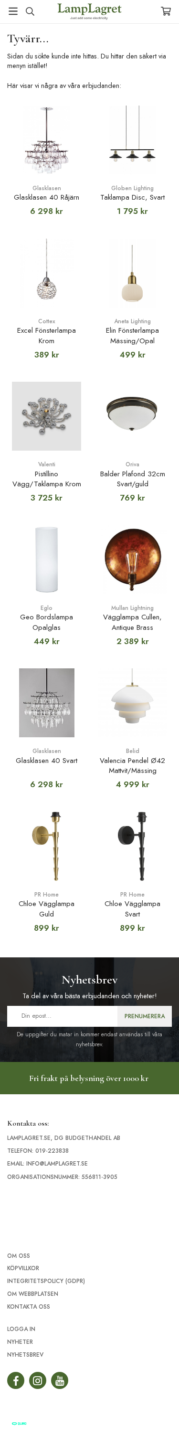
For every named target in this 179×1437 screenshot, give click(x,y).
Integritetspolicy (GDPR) (46, 1281)
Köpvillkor (23, 1268)
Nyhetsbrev (25, 1354)
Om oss (18, 1256)
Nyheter (20, 1342)
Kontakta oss (28, 1306)
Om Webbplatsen (32, 1294)
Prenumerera (145, 1016)
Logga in (21, 1329)
